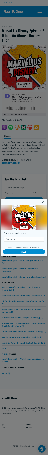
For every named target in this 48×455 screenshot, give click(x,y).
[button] (43, 202)
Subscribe (24, 252)
